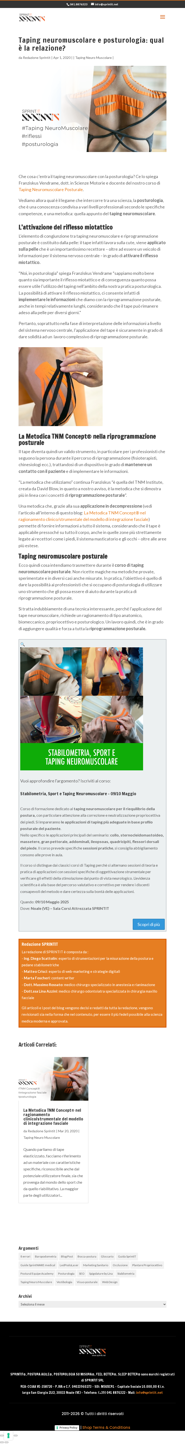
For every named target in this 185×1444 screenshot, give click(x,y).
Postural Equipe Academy (36, 1273)
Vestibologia (64, 1282)
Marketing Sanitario (95, 1265)
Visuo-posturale (87, 1282)
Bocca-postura (87, 1256)
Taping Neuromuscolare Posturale (51, 189)
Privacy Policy (68, 1427)
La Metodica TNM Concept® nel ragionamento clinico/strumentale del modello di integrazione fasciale (53, 1116)
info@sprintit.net (149, 1392)
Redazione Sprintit (37, 57)
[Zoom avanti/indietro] (2, 1435)
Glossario (107, 1256)
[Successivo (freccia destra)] (6, 1442)
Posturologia (66, 1273)
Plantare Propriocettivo (147, 1265)
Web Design (110, 1282)
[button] (22, 644)
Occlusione (120, 1265)
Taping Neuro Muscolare (93, 57)
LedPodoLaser (69, 1265)
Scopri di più (149, 924)
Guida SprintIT (127, 1256)
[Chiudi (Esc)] (16, 1435)
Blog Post (67, 1256)
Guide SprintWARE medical (37, 1265)
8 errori (25, 1256)
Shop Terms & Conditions (106, 1427)
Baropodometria (45, 1256)
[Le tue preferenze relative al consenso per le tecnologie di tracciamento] (8, 1435)
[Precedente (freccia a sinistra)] (2, 1442)
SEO (82, 1273)
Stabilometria (125, 1273)
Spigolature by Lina (101, 1273)
